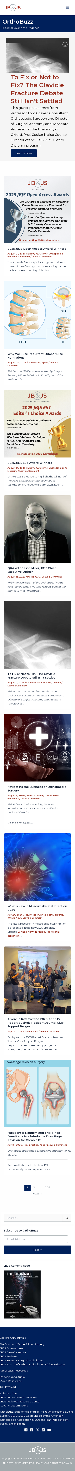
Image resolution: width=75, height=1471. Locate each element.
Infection (34, 914)
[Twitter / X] (37, 1430)
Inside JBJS (33, 576)
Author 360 (34, 362)
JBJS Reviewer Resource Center (20, 1401)
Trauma (56, 682)
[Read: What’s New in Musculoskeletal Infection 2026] (37, 866)
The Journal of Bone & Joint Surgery (22, 1344)
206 (47, 1187)
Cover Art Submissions (14, 1405)
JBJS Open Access (11, 1348)
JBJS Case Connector (13, 1352)
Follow (37, 1249)
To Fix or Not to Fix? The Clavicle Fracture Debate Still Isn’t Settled (32, 675)
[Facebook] (31, 1430)
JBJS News (42, 253)
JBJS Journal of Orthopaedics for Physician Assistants (32, 1364)
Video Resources (10, 1381)
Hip (26, 914)
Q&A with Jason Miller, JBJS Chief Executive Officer (32, 569)
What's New (14, 918)
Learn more (23, 153)
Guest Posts (33, 682)
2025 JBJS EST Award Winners (30, 463)
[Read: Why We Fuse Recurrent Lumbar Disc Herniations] (37, 314)
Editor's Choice (35, 795)
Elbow (31, 253)
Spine (45, 362)
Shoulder (25, 256)
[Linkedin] (26, 1430)
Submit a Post (8, 1393)
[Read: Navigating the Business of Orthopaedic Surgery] (37, 747)
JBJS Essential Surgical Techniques (21, 1360)
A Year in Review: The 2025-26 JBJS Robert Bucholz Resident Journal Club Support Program (36, 1022)
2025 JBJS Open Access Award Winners (37, 248)
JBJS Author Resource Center (18, 1397)
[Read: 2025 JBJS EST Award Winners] (37, 423)
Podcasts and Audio (12, 1377)
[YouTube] (49, 1430)
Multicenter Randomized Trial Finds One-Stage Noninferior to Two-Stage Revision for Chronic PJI (35, 1136)
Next (37, 1193)
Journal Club (31, 1031)
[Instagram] (43, 1430)
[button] (37, 55)
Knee (43, 914)
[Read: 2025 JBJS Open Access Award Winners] (37, 209)
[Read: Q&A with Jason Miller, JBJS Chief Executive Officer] (37, 528)
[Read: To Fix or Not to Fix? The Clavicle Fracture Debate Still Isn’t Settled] (37, 634)
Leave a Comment (42, 256)
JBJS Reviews (8, 1356)
